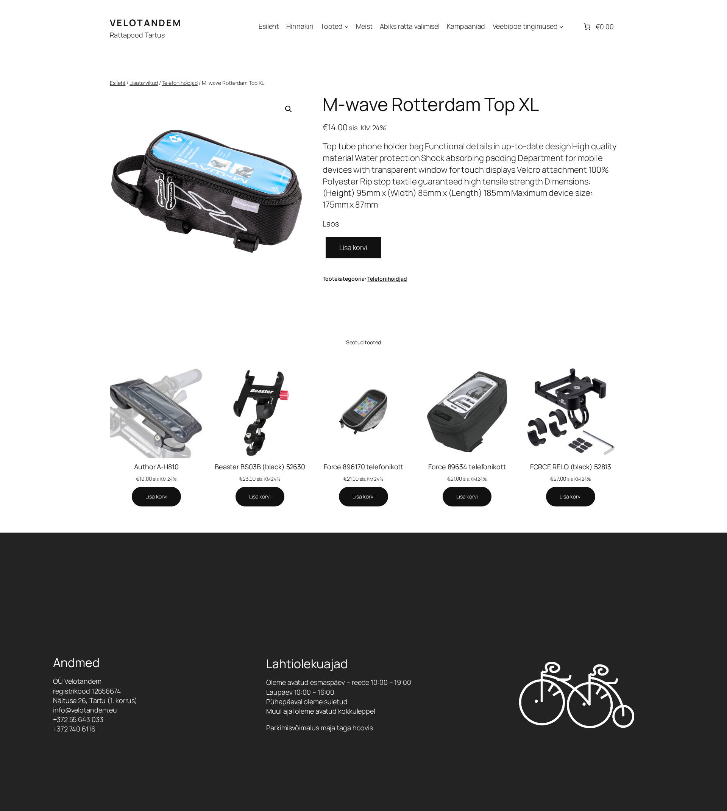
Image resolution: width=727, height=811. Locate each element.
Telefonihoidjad (180, 82)
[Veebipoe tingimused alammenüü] (561, 27)
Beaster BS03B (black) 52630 (260, 466)
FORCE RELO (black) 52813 (571, 466)
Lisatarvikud (143, 82)
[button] (288, 109)
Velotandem (146, 22)
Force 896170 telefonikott (364, 466)
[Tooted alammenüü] (347, 27)
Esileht (117, 82)
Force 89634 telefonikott (467, 466)
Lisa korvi (353, 247)
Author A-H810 (156, 466)
